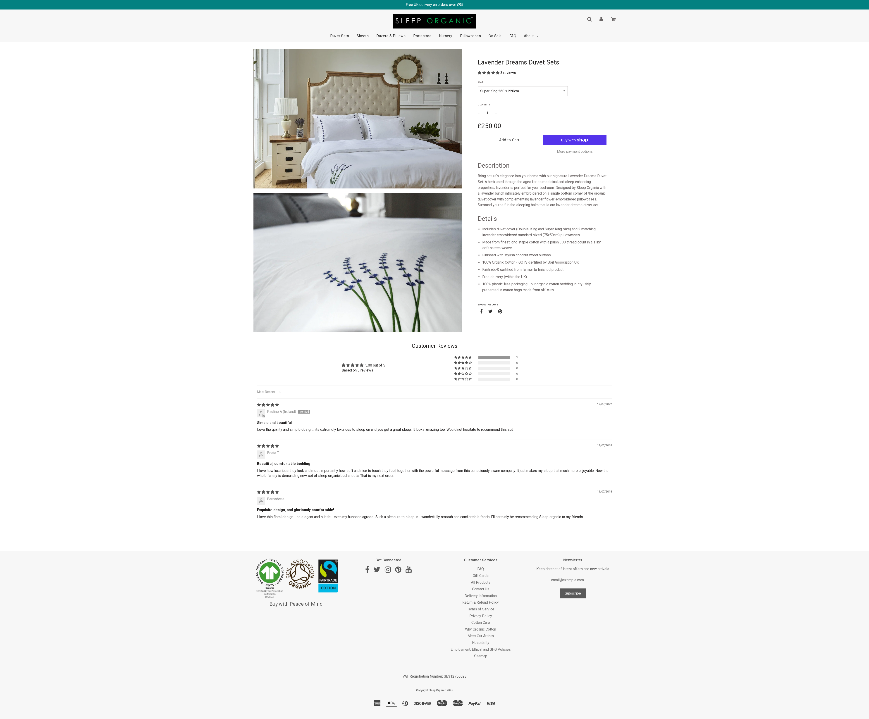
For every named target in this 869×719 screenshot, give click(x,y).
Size (480, 81)
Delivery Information (481, 596)
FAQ (512, 36)
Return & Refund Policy (480, 602)
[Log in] (601, 19)
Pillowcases (470, 36)
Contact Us (480, 589)
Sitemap (480, 656)
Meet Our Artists (481, 636)
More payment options (575, 151)
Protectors (422, 36)
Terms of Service (480, 609)
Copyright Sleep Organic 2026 (434, 690)
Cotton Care (480, 622)
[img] (268, 405)
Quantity (484, 104)
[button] (489, 73)
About (529, 36)
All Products (480, 582)
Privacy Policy (480, 616)
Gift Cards (481, 576)
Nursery (445, 36)
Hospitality (480, 642)
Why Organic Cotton (480, 629)
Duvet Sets (339, 36)
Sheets (363, 36)
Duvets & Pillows (391, 36)
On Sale (495, 36)
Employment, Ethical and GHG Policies (481, 649)
